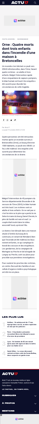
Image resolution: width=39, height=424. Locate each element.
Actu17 (19, 2)
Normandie (22, 39)
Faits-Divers (8, 39)
